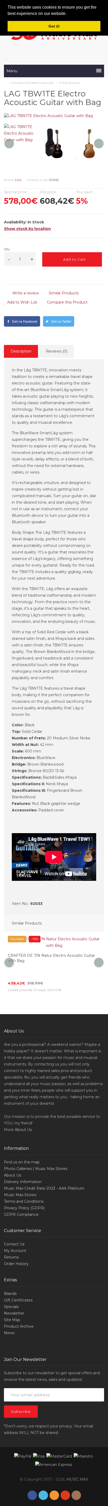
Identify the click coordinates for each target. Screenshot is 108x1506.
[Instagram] (76, 1482)
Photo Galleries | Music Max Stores (35, 1155)
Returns (11, 1244)
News (9, 1319)
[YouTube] (65, 1482)
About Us (23, 1116)
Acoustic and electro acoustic (32, 83)
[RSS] (54, 1482)
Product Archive (19, 1313)
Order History (16, 1250)
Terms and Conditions (24, 1188)
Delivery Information (23, 1168)
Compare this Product (67, 302)
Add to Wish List (21, 302)
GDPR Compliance (21, 1201)
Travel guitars (69, 83)
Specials (11, 1293)
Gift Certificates (18, 1287)
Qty (7, 249)
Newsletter (14, 1300)
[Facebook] (32, 1482)
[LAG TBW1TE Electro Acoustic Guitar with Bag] (54, 115)
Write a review (25, 293)
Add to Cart (74, 259)
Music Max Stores (20, 1181)
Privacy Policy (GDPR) (24, 1194)
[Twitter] (43, 1482)
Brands (10, 1280)
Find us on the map (22, 1149)
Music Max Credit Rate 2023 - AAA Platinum (44, 1175)
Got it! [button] (54, 26)
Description (20, 351)
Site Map (12, 1306)
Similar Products (63, 293)
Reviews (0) (56, 351)
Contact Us (14, 1231)
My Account (15, 1237)
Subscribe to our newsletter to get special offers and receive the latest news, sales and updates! (52, 1363)
